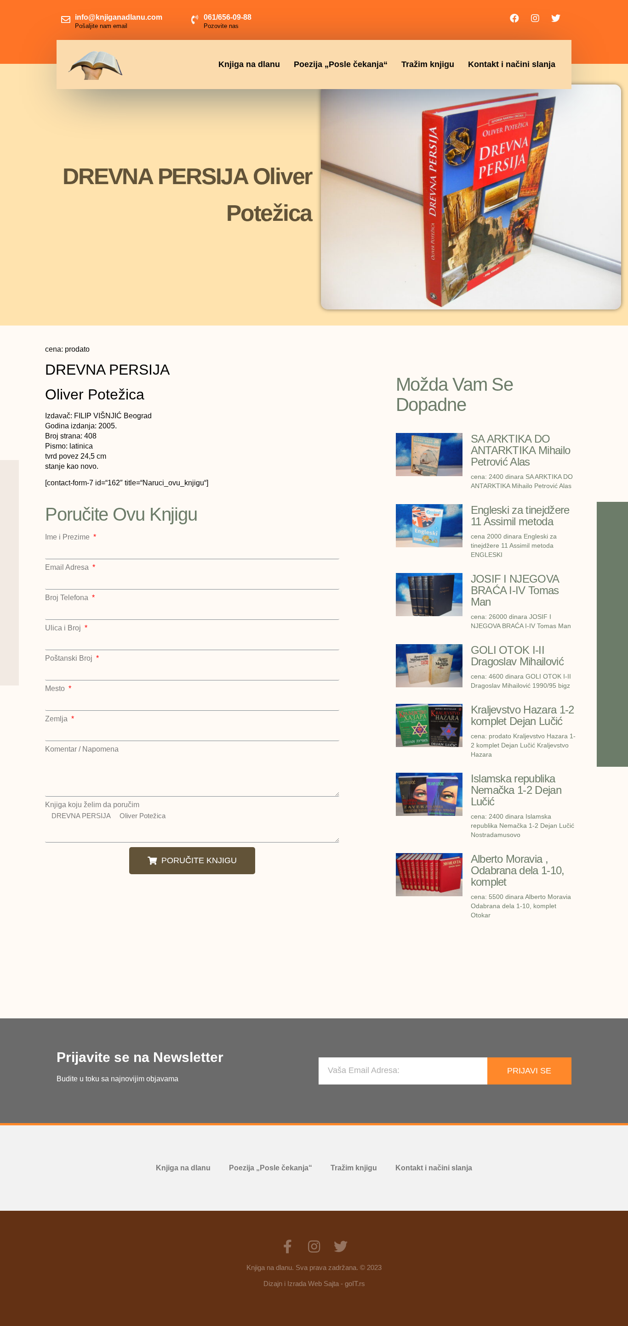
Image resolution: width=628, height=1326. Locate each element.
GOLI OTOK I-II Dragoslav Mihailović (517, 656)
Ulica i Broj (64, 628)
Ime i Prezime (68, 537)
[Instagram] (535, 18)
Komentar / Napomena (82, 749)
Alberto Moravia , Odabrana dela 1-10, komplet (518, 870)
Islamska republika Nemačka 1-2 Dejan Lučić (516, 790)
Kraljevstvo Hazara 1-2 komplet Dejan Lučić (522, 715)
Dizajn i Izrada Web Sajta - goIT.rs (314, 1283)
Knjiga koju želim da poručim (92, 805)
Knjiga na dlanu (249, 64)
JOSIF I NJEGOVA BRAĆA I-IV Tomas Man (515, 590)
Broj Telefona (67, 597)
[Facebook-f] (287, 1246)
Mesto (56, 688)
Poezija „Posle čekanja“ (341, 64)
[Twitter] (556, 18)
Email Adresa (68, 567)
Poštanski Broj (69, 658)
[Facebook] (514, 18)
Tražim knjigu (427, 64)
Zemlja (57, 719)
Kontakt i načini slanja (511, 64)
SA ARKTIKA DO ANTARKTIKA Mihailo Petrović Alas (521, 450)
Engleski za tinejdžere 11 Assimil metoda (520, 516)
